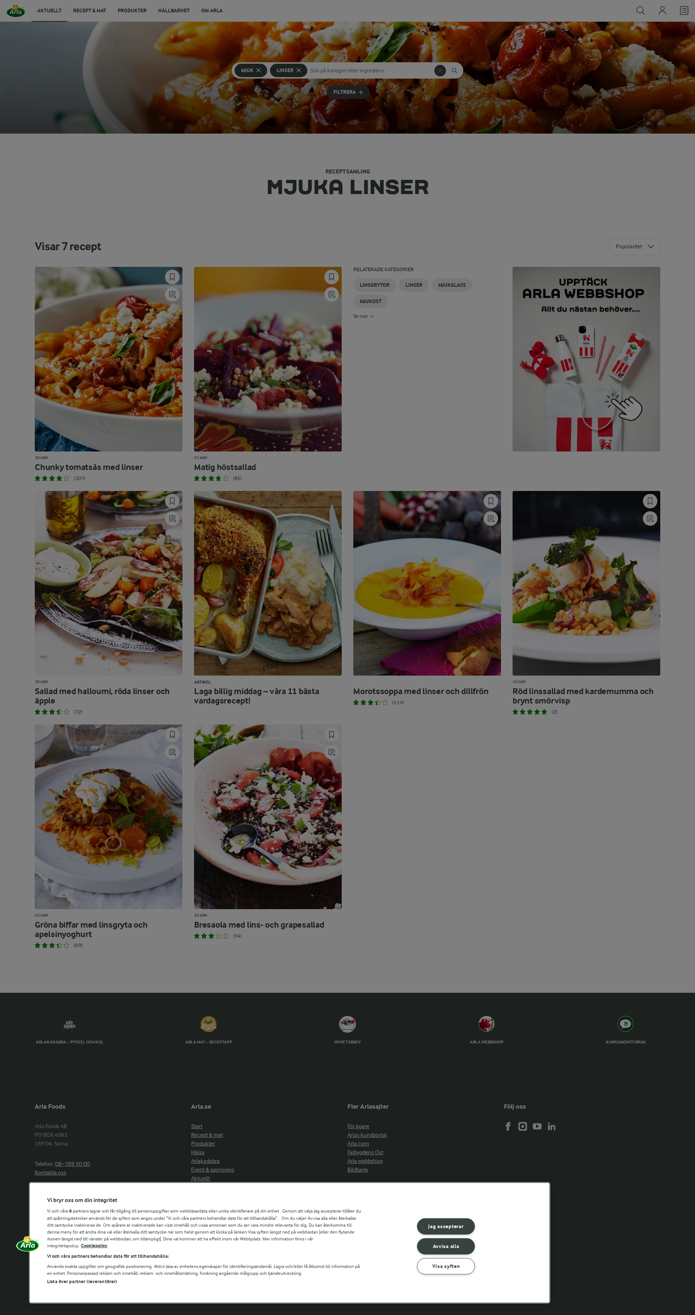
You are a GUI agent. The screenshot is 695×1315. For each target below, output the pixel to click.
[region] (289, 1242)
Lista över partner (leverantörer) (82, 1281)
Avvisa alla (446, 1246)
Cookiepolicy (94, 1245)
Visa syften (446, 1266)
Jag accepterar (445, 1226)
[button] (27, 1246)
